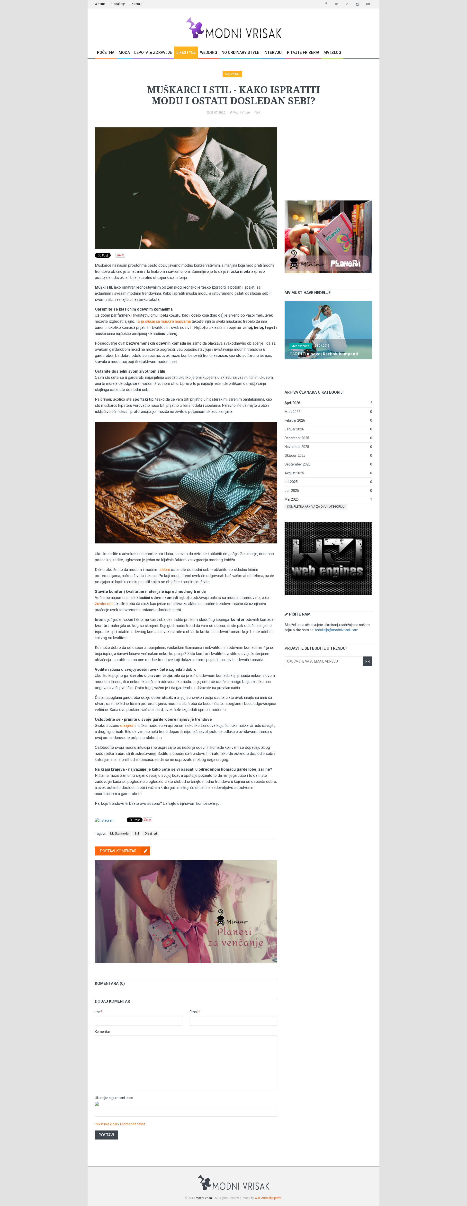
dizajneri (127, 725)
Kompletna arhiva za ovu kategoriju (316, 506)
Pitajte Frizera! (303, 52)
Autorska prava (271, 1198)
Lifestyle (186, 52)
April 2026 (292, 403)
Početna (105, 52)
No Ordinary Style (240, 52)
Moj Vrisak (232, 74)
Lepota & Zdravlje (153, 52)
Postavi (106, 1135)
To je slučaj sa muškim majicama (163, 321)
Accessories (300, 346)
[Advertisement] (328, 157)
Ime (98, 1012)
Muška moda (119, 833)
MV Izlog (332, 52)
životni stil (103, 603)
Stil (137, 833)
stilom (164, 569)
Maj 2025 (292, 499)
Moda (124, 52)
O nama (100, 4)
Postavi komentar (118, 851)
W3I (257, 1198)
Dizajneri (151, 833)
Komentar (102, 1032)
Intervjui (273, 52)
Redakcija (119, 4)
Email (195, 1012)
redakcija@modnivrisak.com (336, 630)
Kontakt (137, 4)
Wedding (208, 52)
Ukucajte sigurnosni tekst (114, 1098)
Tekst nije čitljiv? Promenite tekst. (120, 1124)
